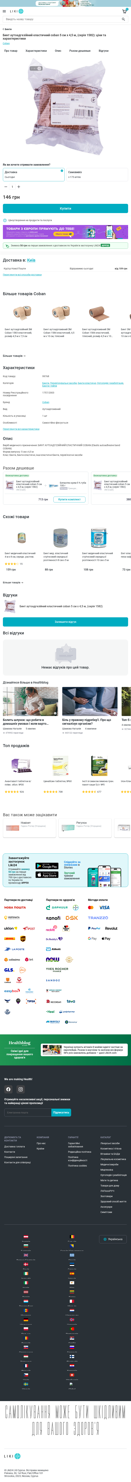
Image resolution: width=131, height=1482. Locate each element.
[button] (34, 174)
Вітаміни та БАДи (110, 1154)
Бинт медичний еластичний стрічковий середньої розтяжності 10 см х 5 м (97, 556)
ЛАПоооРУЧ (107, 1191)
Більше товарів (13, 356)
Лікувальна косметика (113, 1159)
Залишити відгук (65, 621)
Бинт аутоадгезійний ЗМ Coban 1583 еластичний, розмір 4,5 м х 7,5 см (18, 333)
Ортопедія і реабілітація (110, 383)
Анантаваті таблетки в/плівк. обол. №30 (18, 783)
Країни (40, 1148)
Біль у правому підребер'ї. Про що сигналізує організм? (86, 721)
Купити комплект (69, 499)
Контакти (9, 1151)
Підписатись (61, 1112)
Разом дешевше (80, 50)
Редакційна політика (79, 1151)
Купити (65, 208)
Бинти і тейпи (49, 385)
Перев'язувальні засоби (63, 383)
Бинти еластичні (87, 383)
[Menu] (4, 11)
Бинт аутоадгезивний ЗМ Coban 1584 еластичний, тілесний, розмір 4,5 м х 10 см (96, 333)
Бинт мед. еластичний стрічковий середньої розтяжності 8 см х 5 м (56, 556)
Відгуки (103, 50)
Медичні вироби (109, 1164)
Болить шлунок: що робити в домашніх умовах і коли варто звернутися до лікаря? (24, 722)
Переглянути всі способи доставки (22, 274)
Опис (58, 50)
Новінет (26, 822)
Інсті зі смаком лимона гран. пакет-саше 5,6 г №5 (98, 783)
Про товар (10, 50)
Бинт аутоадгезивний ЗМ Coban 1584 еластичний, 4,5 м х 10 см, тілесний (58, 333)
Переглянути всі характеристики (21, 429)
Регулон (81, 822)
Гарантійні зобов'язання (75, 1145)
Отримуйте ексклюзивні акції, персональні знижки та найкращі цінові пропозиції (37, 1101)
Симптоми (106, 1212)
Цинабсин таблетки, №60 (57, 781)
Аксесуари (106, 1206)
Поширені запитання (15, 1157)
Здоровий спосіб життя (113, 1201)
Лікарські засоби (110, 1143)
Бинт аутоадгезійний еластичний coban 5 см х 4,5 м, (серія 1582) (29, 484)
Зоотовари (106, 1196)
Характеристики (36, 50)
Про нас (41, 1143)
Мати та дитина (109, 1180)
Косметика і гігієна (110, 1148)
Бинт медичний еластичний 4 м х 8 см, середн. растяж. (20, 555)
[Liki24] (12, 1456)
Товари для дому (109, 1185)
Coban (6, 43)
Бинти (45, 383)
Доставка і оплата (14, 1146)
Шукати (124, 19)
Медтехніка (106, 1169)
